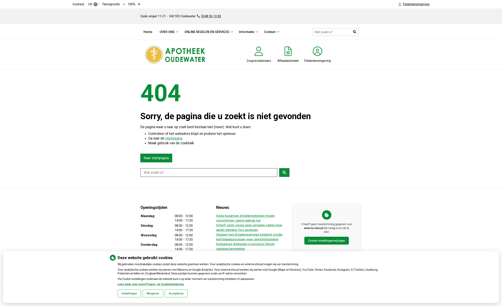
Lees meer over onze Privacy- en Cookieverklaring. (151, 284)
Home (148, 32)
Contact (270, 32)
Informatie (246, 32)
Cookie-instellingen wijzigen (326, 240)
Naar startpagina (156, 158)
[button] (354, 32)
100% (131, 4)
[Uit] (97, 4)
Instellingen (129, 293)
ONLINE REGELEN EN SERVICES (207, 32)
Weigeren (153, 293)
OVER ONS (167, 32)
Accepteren (176, 293)
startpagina (173, 138)
